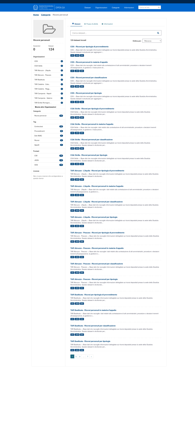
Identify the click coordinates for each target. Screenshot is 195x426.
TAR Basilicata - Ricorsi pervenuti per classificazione (93, 325)
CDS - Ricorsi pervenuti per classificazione (88, 77)
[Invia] (159, 7)
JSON (77, 55)
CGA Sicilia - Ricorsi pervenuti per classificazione (91, 139)
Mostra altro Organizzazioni (45, 107)
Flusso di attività (92, 24)
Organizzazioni (101, 7)
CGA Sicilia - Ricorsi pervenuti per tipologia (88, 155)
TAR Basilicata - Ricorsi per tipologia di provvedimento (93, 294)
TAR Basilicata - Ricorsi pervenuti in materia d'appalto (93, 310)
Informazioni (129, 7)
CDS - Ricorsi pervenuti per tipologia (86, 93)
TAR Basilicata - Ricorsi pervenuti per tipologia (90, 341)
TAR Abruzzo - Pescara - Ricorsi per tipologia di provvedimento (97, 232)
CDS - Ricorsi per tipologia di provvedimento (89, 46)
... (83, 356)
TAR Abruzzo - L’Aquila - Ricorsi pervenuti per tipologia (93, 217)
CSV (72, 55)
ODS (82, 55)
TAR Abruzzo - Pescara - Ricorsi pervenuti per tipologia (94, 279)
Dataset (88, 7)
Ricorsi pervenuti (60, 14)
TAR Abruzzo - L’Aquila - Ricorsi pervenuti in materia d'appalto (96, 186)
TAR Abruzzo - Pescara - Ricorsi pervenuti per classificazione (96, 263)
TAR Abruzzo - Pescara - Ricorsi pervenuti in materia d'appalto (97, 248)
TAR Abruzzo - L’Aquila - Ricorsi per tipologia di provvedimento (97, 170)
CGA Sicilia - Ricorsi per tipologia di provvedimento (92, 108)
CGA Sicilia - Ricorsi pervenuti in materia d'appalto (91, 124)
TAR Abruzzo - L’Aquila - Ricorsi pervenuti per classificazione (96, 201)
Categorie (116, 7)
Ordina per (137, 41)
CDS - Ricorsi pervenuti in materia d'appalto (89, 62)
